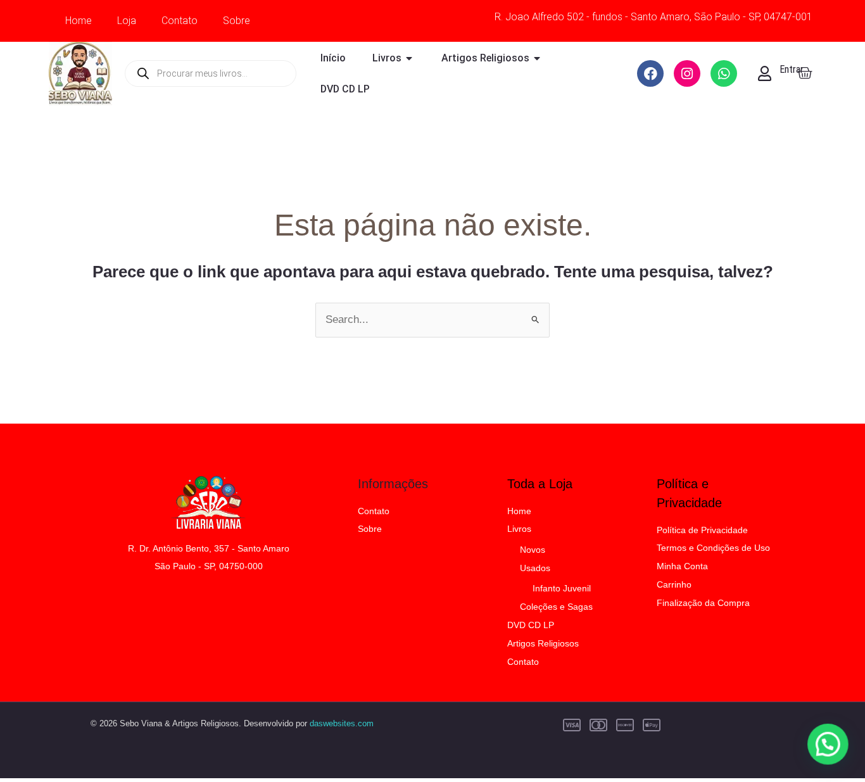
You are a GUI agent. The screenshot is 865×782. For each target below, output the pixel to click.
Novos (532, 550)
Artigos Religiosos (543, 643)
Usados (535, 568)
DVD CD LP (530, 625)
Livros (519, 529)
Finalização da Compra (703, 603)
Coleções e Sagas (556, 607)
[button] (828, 745)
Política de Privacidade (702, 530)
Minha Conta (682, 566)
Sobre (236, 21)
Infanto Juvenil (562, 588)
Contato (179, 21)
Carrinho (674, 584)
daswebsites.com (342, 723)
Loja (126, 21)
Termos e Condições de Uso (713, 548)
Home (78, 21)
